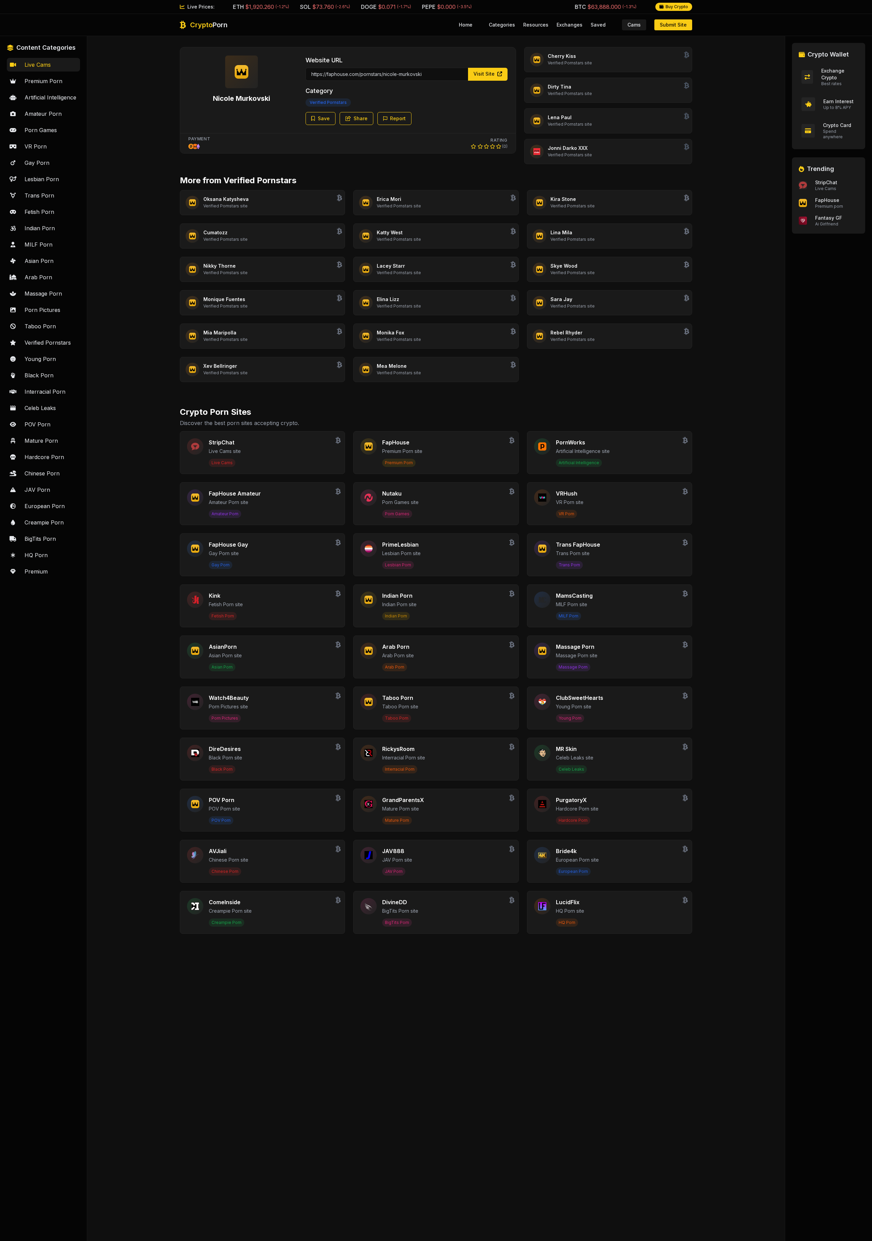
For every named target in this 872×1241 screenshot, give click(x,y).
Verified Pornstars (328, 102)
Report (398, 118)
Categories (502, 25)
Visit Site (484, 74)
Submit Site (673, 25)
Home (465, 25)
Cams (634, 25)
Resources (535, 25)
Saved (598, 25)
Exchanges (569, 25)
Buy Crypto (677, 6)
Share (361, 118)
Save (324, 118)
